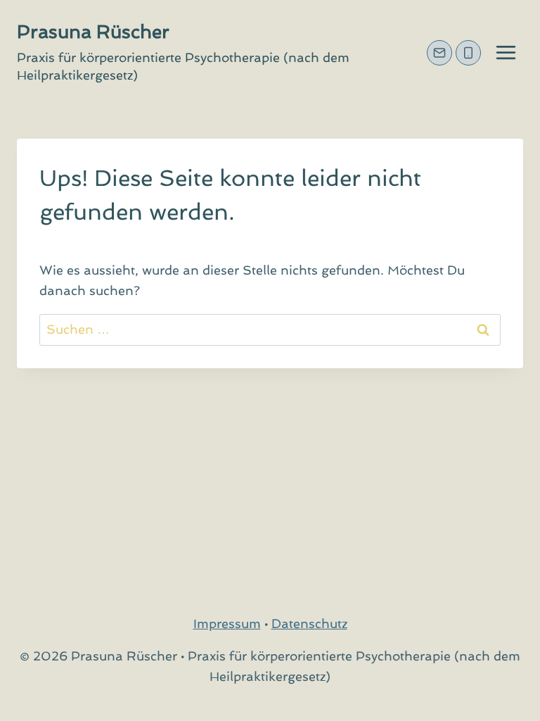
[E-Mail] (439, 52)
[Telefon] (468, 52)
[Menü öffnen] (505, 52)
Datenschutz (309, 623)
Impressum (227, 623)
